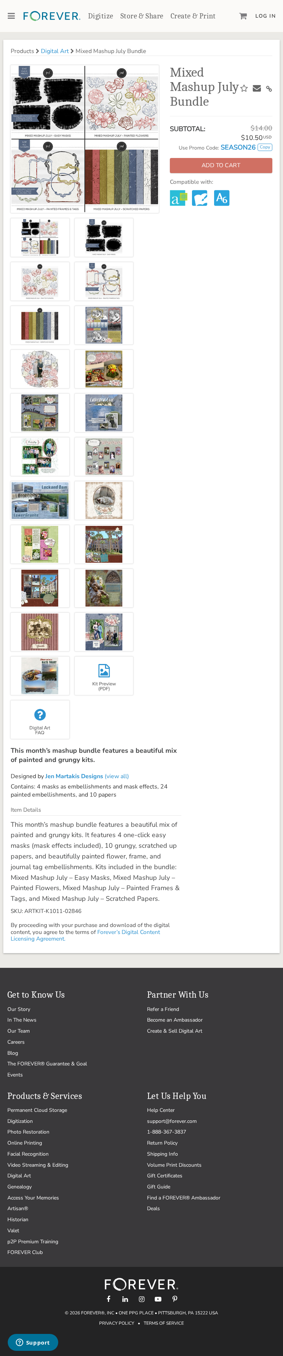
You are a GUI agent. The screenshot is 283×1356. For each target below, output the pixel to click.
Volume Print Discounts (174, 1165)
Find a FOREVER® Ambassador (183, 1197)
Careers (16, 1042)
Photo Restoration (28, 1131)
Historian (17, 1219)
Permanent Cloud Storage (37, 1110)
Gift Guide (158, 1186)
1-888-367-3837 (166, 1131)
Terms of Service (164, 1323)
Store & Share (141, 16)
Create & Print (193, 16)
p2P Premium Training (32, 1241)
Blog (12, 1053)
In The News (21, 1019)
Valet (13, 1230)
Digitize (100, 16)
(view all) (87, 776)
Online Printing (24, 1142)
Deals (153, 1208)
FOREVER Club (25, 1252)
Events (15, 1074)
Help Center (161, 1110)
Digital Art (55, 51)
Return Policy (162, 1142)
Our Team (18, 1030)
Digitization (20, 1121)
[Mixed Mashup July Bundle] (40, 237)
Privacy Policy (116, 1323)
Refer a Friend (163, 1009)
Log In (265, 16)
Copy (265, 147)
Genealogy (19, 1186)
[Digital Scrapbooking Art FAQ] (40, 719)
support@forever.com (172, 1121)
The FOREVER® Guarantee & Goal (47, 1063)
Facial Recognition (28, 1154)
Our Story (18, 1009)
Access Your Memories (33, 1197)
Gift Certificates (164, 1175)
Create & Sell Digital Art (174, 1030)
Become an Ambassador (175, 1019)
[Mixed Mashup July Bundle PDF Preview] (104, 675)
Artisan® (17, 1208)
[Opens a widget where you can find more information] (32, 1343)
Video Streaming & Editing (37, 1165)
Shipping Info (162, 1154)
